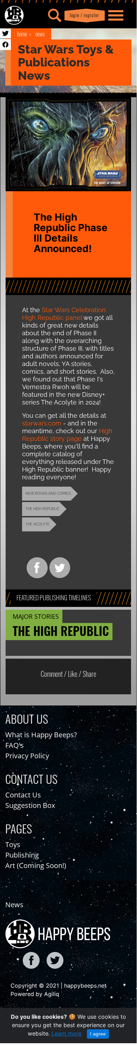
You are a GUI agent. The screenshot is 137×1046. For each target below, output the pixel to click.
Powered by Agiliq (35, 993)
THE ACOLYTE (37, 524)
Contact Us (23, 795)
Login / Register (83, 15)
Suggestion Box (30, 805)
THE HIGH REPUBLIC (43, 509)
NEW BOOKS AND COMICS (48, 493)
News (40, 34)
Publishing (22, 855)
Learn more (67, 1033)
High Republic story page (67, 434)
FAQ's (14, 745)
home (22, 34)
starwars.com (41, 423)
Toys (12, 844)
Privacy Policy (27, 755)
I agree (98, 1034)
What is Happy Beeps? (41, 734)
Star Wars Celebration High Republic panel (64, 313)
